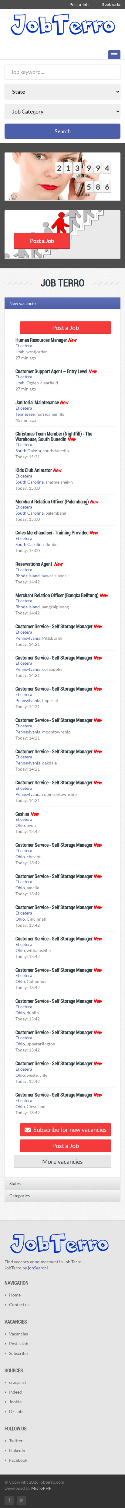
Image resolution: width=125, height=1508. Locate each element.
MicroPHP (41, 1488)
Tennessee (25, 414)
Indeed (15, 1391)
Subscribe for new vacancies (69, 1129)
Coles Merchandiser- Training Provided (52, 532)
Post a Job (79, 4)
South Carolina (29, 482)
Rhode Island (27, 575)
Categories (19, 1195)
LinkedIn (17, 1450)
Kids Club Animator (33, 470)
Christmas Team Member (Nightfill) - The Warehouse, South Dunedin (53, 436)
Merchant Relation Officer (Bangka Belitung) (57, 595)
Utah (20, 351)
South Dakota (28, 450)
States (15, 1183)
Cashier (22, 813)
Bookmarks (111, 4)
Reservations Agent (34, 564)
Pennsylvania (27, 638)
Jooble (15, 1401)
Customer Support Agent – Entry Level (51, 371)
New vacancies (23, 303)
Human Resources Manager (41, 340)
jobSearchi (38, 1267)
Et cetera (23, 345)
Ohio (20, 825)
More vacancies (62, 1161)
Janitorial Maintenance (37, 402)
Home (15, 1294)
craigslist (17, 1382)
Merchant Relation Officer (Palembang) (52, 501)
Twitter (16, 1440)
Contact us (19, 1304)
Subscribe (18, 1353)
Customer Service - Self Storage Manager (54, 626)
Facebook (18, 1460)
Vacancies (18, 1333)
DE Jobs (16, 1411)
